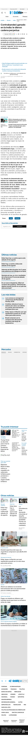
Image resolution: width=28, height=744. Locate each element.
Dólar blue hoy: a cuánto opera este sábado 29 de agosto (13, 259)
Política (22, 689)
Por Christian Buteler (22, 528)
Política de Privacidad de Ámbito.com (13, 710)
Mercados (17, 691)
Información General (8, 702)
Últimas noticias (15, 686)
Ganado (17, 218)
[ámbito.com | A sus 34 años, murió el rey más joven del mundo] (16, 434)
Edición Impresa (6, 699)
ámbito (2, 20)
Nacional (4, 697)
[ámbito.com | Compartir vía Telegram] (24, 34)
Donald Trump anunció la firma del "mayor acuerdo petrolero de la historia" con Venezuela (17, 126)
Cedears (24, 352)
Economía (15, 16)
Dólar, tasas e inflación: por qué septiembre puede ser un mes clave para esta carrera (15, 313)
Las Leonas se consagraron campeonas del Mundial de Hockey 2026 (14, 299)
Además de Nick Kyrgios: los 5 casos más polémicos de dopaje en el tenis (14, 270)
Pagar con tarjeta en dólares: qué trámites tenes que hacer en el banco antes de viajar (13, 600)
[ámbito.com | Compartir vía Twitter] (20, 34)
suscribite (21, 12)
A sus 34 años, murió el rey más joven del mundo (24, 436)
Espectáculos (5, 704)
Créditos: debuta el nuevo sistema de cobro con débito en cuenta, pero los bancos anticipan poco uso (15, 306)
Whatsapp (21, 681)
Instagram (9, 681)
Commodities (17, 352)
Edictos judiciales (18, 712)
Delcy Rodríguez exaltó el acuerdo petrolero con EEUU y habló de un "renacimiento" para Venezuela (14, 65)
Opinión (12, 694)
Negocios (4, 694)
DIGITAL (6, 721)
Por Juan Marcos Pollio (6, 565)
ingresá (25, 12)
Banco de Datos (6, 691)
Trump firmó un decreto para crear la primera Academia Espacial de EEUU (5, 445)
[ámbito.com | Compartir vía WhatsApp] (16, 34)
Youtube (17, 681)
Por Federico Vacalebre (6, 593)
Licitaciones (13, 715)
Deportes (21, 697)
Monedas (3, 352)
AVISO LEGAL (5, 712)
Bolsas (10, 352)
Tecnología (17, 704)
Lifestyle (21, 694)
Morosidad (22, 9)
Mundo (9, 20)
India (14, 20)
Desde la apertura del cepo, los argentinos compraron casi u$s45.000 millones (14, 552)
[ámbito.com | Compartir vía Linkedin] (22, 34)
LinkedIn (13, 681)
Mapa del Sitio (5, 707)
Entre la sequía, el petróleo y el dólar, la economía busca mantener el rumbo (14, 624)
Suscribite (19, 226)
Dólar (7, 16)
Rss (25, 704)
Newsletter (23, 681)
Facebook (5, 681)
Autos (20, 702)
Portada (4, 686)
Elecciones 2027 (13, 9)
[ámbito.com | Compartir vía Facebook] (18, 34)
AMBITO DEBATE (22, 721)
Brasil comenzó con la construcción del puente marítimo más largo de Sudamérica (14, 70)
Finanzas (25, 16)
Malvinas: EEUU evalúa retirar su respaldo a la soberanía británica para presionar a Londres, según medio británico (5, 473)
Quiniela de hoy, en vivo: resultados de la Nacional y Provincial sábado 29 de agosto (14, 277)
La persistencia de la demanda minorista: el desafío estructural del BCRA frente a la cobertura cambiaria (23, 516)
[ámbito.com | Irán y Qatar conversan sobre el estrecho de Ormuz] (16, 446)
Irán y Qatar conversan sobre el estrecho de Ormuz (24, 450)
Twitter (2, 681)
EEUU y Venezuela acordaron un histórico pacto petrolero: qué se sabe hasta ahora (17, 121)
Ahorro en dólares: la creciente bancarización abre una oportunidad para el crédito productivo (13, 588)
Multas (3, 715)
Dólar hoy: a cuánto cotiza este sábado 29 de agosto (12, 264)
